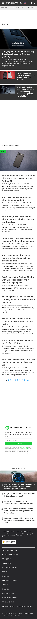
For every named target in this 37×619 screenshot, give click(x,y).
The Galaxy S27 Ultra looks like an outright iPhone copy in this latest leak (18, 502)
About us (5, 585)
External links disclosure (10, 580)
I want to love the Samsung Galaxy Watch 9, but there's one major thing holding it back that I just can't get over (19, 486)
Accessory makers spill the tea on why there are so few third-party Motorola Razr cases (19, 520)
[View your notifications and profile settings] (21, 3)
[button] (35, 3)
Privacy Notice (25, 448)
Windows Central (8, 602)
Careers (4, 572)
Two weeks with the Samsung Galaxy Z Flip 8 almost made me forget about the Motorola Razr (18, 511)
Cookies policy (7, 563)
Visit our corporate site (17, 536)
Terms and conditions (9, 550)
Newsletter (6, 589)
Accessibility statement (10, 567)
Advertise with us (8, 593)
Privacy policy (6, 559)
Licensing (5, 576)
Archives (29, 380)
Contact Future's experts (10, 554)
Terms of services (24, 447)
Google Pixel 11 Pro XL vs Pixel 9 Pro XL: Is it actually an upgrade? (19, 495)
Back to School (18, 8)
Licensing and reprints (9, 598)
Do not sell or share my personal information (17, 606)
